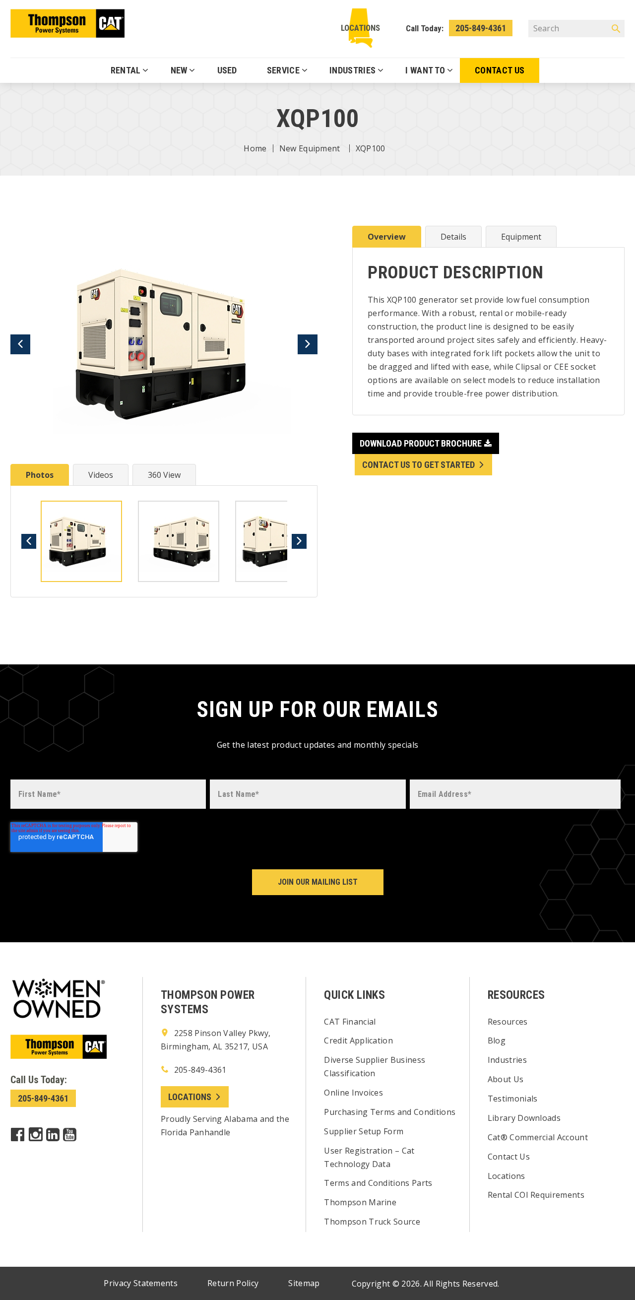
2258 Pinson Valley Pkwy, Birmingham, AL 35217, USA (215, 1040)
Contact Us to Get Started (418, 464)
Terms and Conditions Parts (378, 1182)
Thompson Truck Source (372, 1221)
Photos (40, 474)
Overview (387, 236)
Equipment (521, 236)
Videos (100, 474)
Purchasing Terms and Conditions (389, 1111)
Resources (508, 1021)
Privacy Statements (141, 1283)
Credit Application (358, 1040)
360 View (164, 474)
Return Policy (232, 1283)
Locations (360, 28)
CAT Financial (350, 1021)
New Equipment (309, 148)
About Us (506, 1079)
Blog (497, 1040)
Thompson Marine (360, 1202)
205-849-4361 (480, 28)
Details (453, 236)
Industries (507, 1059)
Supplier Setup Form (363, 1131)
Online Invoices (353, 1092)
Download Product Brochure (421, 443)
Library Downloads (524, 1117)
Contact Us (509, 1156)
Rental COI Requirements (536, 1194)
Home (255, 148)
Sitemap (303, 1283)
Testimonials (513, 1098)
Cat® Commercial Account (538, 1137)
